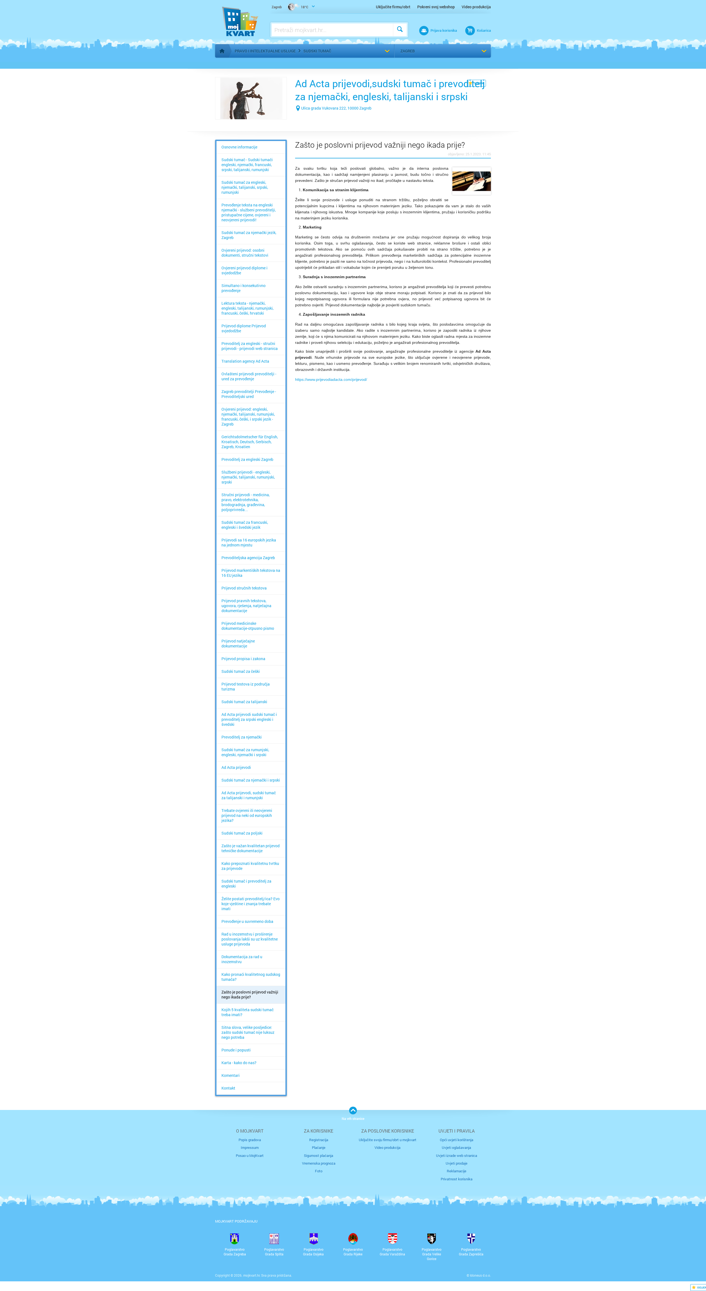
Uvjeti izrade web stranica (456, 1155)
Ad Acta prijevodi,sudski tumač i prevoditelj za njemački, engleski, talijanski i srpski (390, 90)
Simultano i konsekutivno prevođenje (243, 288)
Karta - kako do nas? (238, 1062)
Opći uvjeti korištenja (456, 1139)
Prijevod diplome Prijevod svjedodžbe (243, 328)
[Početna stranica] (222, 51)
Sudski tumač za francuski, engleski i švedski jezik (244, 525)
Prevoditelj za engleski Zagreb (247, 459)
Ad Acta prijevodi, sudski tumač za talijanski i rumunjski (248, 795)
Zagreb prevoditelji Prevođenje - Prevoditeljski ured (248, 394)
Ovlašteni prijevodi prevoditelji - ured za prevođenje (248, 376)
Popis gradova (250, 1139)
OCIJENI (479, 83)
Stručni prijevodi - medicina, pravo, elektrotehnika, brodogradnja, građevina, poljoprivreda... (245, 502)
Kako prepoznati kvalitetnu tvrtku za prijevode (250, 866)
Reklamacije (456, 1170)
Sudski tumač (317, 51)
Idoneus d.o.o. (480, 1275)
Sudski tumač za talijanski (244, 701)
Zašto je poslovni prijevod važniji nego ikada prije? (249, 995)
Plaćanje (318, 1147)
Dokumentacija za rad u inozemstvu (241, 959)
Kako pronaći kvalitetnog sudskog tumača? (250, 977)
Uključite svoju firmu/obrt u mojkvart (387, 1139)
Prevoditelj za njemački (241, 737)
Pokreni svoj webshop (436, 6)
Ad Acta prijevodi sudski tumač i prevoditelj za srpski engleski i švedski (249, 719)
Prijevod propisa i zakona (243, 658)
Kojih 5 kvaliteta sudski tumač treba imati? (247, 1012)
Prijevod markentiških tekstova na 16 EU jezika (250, 573)
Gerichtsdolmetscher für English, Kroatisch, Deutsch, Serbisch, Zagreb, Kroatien (249, 441)
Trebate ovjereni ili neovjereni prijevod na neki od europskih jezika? (246, 815)
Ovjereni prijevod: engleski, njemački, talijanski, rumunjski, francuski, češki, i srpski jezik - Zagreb (248, 417)
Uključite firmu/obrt (393, 6)
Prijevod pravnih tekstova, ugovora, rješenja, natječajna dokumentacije (246, 605)
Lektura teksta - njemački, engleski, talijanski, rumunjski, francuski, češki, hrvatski (247, 308)
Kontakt (228, 1088)
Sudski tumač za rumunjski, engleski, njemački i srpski (245, 752)
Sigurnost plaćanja (318, 1155)
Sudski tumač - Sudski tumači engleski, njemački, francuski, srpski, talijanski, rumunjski (247, 164)
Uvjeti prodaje (456, 1163)
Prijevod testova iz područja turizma (245, 687)
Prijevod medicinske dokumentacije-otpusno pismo (247, 626)
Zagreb (407, 51)
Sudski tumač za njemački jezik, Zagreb (248, 235)
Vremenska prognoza (318, 1163)
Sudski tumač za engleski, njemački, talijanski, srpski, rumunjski (244, 187)
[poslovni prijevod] (471, 181)
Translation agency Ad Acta (245, 361)
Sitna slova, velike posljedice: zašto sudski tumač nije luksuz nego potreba (247, 1032)
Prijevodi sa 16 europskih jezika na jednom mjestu (248, 543)
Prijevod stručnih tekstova (244, 588)
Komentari (230, 1075)
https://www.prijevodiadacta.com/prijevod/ (331, 379)
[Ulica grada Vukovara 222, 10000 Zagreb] (333, 117)
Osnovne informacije (239, 147)
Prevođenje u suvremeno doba (247, 921)
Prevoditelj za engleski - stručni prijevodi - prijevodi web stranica (249, 346)
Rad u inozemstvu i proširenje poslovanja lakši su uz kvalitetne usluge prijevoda (249, 939)
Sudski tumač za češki (240, 671)
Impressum (250, 1147)
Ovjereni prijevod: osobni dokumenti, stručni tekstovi (244, 253)
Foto (318, 1170)
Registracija (318, 1139)
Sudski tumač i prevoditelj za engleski (246, 884)
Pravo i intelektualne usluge (265, 51)
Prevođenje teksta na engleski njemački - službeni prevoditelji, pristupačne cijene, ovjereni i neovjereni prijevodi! (248, 212)
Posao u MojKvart (250, 1155)
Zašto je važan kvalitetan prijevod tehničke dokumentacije (250, 848)
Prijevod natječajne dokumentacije (238, 644)
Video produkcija (476, 6)
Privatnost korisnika (456, 1178)
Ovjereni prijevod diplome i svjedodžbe (244, 270)
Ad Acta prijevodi (236, 767)
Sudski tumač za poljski (242, 833)
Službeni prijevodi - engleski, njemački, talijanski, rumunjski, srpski (248, 477)
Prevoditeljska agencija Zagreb (248, 557)
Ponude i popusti (236, 1050)
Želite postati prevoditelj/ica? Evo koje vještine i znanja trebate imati (250, 903)
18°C (290, 7)
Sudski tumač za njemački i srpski (250, 780)
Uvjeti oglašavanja (456, 1147)
